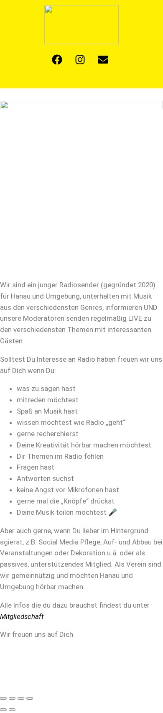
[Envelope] (103, 59)
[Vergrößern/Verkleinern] (3, 698)
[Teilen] (21, 698)
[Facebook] (57, 59)
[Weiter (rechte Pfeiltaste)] (12, 709)
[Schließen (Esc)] (29, 698)
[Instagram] (80, 59)
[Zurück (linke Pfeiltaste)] (3, 709)
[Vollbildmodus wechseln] (12, 698)
